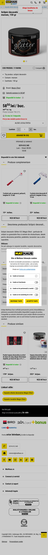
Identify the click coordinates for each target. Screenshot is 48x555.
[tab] (24, 276)
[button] (17, 276)
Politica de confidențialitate (27, 269)
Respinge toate (16, 301)
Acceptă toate (32, 301)
